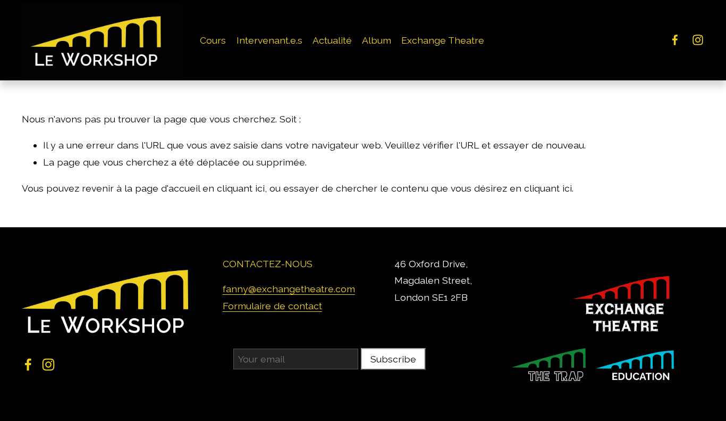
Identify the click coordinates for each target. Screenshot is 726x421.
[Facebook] (675, 40)
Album (376, 40)
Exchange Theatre (442, 40)
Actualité (332, 40)
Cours (213, 40)
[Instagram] (697, 40)
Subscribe (393, 359)
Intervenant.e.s (269, 40)
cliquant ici (241, 188)
